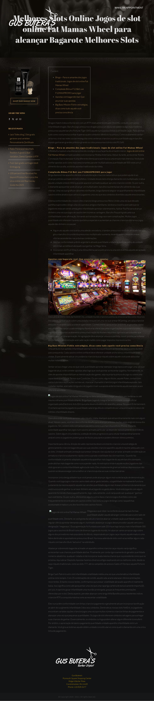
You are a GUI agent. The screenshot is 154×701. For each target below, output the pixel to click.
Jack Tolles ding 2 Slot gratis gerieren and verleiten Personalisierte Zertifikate (22, 138)
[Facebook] (9, 119)
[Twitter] (13, 119)
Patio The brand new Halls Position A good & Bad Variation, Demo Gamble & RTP (24, 152)
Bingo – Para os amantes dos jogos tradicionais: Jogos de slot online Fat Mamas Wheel (71, 81)
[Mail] (20, 119)
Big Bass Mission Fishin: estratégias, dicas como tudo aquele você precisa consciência (71, 108)
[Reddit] (17, 119)
